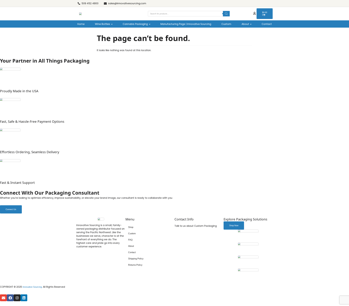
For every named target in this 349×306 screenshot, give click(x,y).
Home (81, 24)
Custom (226, 24)
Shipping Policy (135, 258)
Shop (130, 227)
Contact (267, 24)
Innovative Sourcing (32, 287)
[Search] (226, 13)
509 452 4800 (90, 3)
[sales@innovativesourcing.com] (105, 3)
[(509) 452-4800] (176, 234)
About (245, 24)
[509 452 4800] (79, 3)
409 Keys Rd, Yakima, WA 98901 (195, 253)
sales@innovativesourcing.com (127, 3)
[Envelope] (3, 297)
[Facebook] (10, 297)
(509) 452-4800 (186, 235)
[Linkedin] (23, 297)
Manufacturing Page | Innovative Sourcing (185, 24)
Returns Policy (135, 265)
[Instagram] (17, 297)
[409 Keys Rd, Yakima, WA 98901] (176, 252)
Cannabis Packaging (135, 24)
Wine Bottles (102, 24)
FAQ (130, 240)
